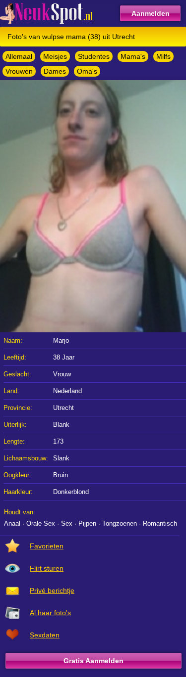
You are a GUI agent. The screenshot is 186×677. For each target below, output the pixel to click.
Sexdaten (45, 635)
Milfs (163, 56)
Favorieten (46, 546)
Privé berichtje (52, 590)
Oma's (87, 71)
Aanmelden (150, 13)
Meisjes (55, 56)
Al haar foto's (50, 613)
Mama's (133, 56)
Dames (55, 71)
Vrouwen (19, 71)
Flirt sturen (46, 568)
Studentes (94, 56)
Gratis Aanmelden (93, 661)
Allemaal (18, 56)
